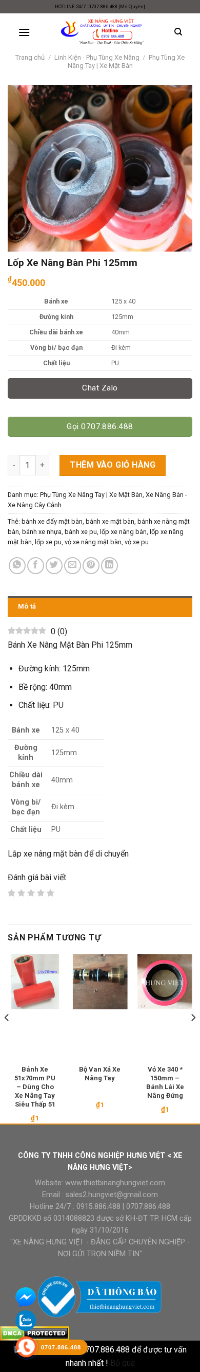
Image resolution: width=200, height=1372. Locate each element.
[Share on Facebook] (35, 565)
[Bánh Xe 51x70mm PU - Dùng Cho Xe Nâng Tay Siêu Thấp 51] (35, 981)
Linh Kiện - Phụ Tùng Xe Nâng (96, 57)
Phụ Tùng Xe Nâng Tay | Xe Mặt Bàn (126, 61)
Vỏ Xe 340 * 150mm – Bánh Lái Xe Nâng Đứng (165, 1082)
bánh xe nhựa (42, 532)
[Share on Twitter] (54, 565)
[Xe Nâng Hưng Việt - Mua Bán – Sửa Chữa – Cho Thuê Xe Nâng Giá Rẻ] (102, 32)
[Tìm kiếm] (178, 32)
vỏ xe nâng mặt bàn (93, 542)
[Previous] (7, 1038)
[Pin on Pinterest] (91, 565)
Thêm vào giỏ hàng (112, 465)
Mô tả (27, 606)
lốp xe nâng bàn (123, 532)
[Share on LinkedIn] (109, 565)
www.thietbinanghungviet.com (115, 1183)
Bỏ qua (122, 1363)
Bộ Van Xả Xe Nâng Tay (100, 1073)
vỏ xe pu (137, 542)
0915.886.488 (98, 1206)
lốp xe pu (48, 542)
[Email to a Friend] (72, 565)
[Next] (193, 1038)
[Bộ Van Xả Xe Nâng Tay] (99, 981)
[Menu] (24, 32)
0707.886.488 (147, 1206)
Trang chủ (30, 57)
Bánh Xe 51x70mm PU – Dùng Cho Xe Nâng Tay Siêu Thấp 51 (34, 1086)
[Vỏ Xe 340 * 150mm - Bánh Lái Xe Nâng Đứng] (164, 981)
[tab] (100, 606)
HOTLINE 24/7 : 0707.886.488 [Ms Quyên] (100, 6)
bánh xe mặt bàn (110, 521)
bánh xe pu (81, 532)
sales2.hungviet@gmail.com (112, 1194)
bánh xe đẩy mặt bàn (52, 521)
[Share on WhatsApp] (17, 565)
